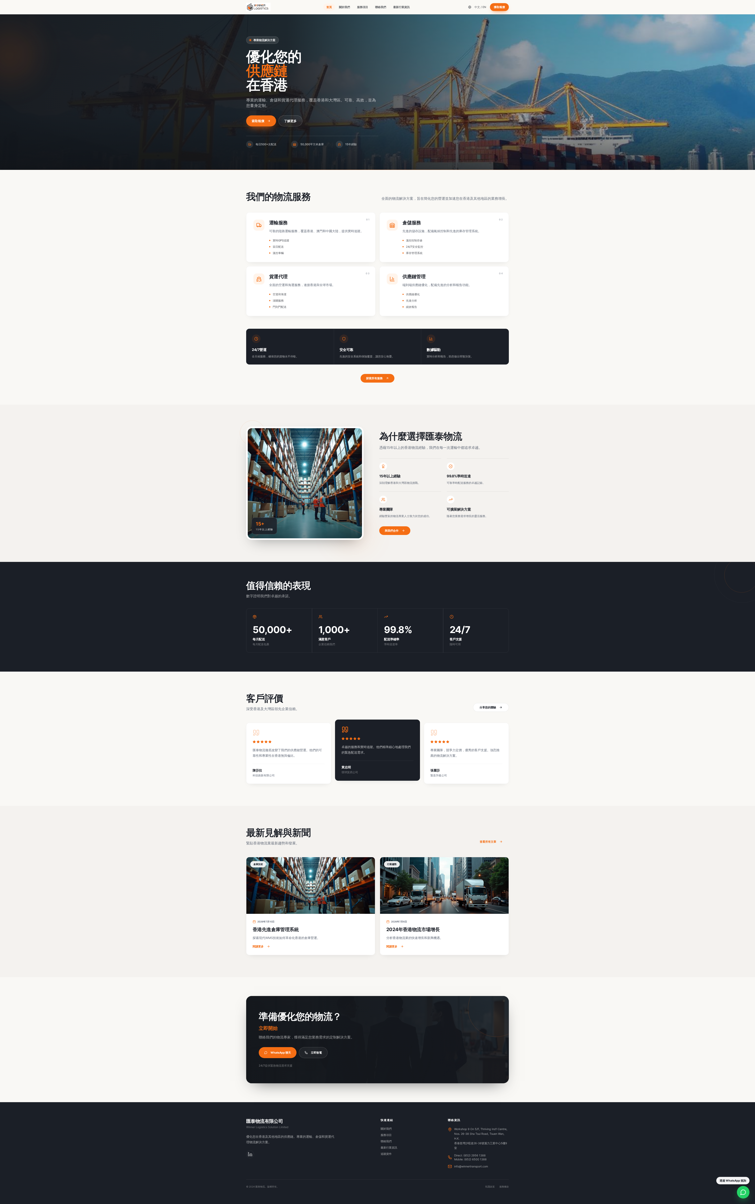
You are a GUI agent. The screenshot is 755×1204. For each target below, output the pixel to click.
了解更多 (290, 121)
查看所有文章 (488, 841)
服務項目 (362, 7)
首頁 (329, 7)
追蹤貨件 (386, 1153)
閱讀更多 (258, 946)
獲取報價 (499, 7)
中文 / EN (480, 7)
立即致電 (316, 1052)
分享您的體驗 (488, 707)
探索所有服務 (374, 378)
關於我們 (344, 7)
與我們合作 (392, 530)
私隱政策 (490, 1186)
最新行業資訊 (401, 7)
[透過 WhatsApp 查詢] (743, 1192)
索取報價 (258, 121)
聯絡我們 (380, 7)
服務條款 (504, 1186)
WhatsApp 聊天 (281, 1052)
